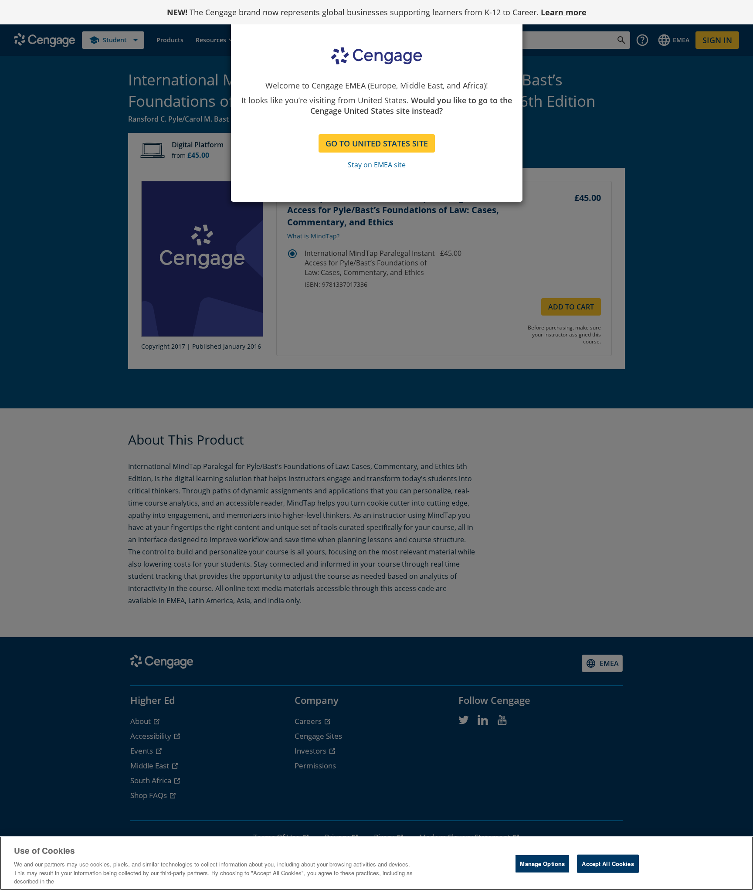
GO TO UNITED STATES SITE (377, 143)
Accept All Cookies (608, 863)
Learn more (564, 12)
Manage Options (542, 863)
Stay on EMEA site (377, 165)
